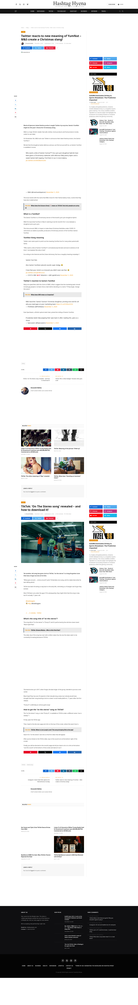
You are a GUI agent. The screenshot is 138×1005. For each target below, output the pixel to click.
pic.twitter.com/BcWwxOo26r (36, 160)
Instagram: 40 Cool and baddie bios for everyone (102, 925)
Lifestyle (61, 965)
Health (45, 965)
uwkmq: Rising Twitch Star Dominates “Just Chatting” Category (106, 140)
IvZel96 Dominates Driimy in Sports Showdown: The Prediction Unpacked (102, 97)
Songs (23, 502)
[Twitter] (15, 104)
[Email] (15, 116)
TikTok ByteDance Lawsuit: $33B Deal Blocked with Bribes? (68, 856)
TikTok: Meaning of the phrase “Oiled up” (67, 448)
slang (23, 363)
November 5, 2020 (52, 192)
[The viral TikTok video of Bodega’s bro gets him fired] (58, 946)
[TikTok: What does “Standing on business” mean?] (69, 465)
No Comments (60, 43)
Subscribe (112, 4)
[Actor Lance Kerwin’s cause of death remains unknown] (58, 938)
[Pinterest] (15, 112)
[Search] (122, 11)
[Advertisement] (69, 20)
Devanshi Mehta (29, 43)
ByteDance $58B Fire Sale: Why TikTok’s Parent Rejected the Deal (35, 856)
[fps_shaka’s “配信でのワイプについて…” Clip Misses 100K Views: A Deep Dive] (58, 928)
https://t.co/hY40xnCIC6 (64, 304)
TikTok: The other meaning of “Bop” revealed (35, 476)
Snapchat (73, 11)
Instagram (40, 11)
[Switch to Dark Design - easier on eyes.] (120, 11)
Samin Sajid (93, 102)
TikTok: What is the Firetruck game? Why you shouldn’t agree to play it (101, 918)
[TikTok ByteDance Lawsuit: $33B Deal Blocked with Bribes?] (69, 844)
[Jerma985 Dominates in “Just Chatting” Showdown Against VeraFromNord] (93, 132)
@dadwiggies (30, 601)
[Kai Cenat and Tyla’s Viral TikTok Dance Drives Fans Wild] (36, 816)
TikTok (51, 11)
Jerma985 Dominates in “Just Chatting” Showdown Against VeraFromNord (107, 131)
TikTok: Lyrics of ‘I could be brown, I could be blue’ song (102, 930)
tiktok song (30, 764)
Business (84, 11)
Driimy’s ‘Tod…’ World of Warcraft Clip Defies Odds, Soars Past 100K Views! (106, 122)
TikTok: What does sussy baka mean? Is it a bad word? (102, 937)
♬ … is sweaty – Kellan (33, 613)
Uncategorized (93, 92)
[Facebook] (15, 100)
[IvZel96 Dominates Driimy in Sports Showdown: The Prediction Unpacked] (103, 85)
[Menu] (16, 11)
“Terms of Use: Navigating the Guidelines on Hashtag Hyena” (94, 965)
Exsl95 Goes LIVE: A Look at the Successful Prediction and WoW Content (73, 918)
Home (32, 11)
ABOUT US (30, 965)
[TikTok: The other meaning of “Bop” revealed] (36, 465)
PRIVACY (69, 968)
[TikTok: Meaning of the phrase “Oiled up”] (69, 438)
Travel (103, 11)
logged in (32, 491)
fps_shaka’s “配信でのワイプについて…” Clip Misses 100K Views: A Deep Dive (74, 927)
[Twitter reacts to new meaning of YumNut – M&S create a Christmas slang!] (52, 72)
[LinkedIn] (15, 108)
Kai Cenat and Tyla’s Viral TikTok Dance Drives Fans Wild (35, 828)
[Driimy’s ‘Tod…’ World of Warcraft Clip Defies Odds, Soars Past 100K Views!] (93, 122)
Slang (23, 31)
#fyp (29, 603)
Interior (94, 11)
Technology (61, 11)
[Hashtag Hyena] (69, 4)
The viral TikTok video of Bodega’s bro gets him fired (74, 945)
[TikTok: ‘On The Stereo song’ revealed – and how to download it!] (52, 542)
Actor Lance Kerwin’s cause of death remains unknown (73, 936)
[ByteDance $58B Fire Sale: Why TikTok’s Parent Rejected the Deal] (36, 844)
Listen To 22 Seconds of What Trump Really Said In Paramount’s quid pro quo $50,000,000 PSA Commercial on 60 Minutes (36, 450)
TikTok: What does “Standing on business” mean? (67, 477)
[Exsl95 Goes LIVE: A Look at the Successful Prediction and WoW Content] (58, 918)
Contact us (69, 965)
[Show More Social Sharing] (57, 47)
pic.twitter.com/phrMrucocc (35, 273)
